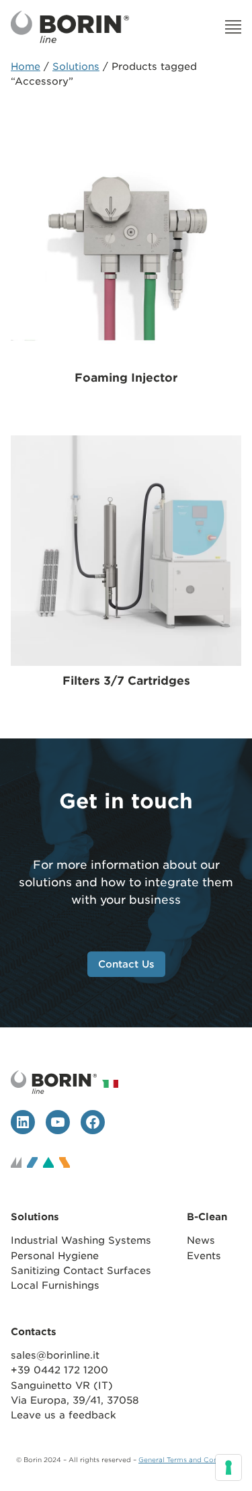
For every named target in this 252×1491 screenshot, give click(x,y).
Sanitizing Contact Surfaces (83, 1270)
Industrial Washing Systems (81, 1240)
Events (204, 1255)
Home (25, 66)
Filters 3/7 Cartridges (126, 680)
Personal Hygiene (55, 1255)
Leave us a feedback (63, 1414)
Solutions (75, 66)
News (201, 1240)
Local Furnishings (55, 1285)
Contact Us (126, 964)
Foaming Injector (126, 377)
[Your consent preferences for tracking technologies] (228, 1467)
